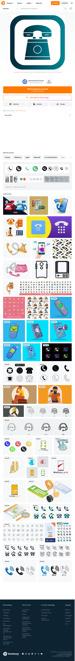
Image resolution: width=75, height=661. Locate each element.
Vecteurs (9, 3)
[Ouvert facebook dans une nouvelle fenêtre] (23, 654)
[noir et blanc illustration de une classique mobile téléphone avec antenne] (62, 269)
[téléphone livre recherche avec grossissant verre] (16, 512)
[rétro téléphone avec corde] (10, 288)
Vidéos (29, 3)
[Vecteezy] (3, 3)
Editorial (39, 3)
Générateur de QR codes (7, 643)
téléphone (17, 157)
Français (66, 621)
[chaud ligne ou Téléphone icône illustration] (20, 373)
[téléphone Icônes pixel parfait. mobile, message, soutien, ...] (29, 532)
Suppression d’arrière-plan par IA (7, 637)
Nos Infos (43, 615)
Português (67, 615)
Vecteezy (6, 613)
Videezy (5, 615)
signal (63, 157)
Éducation (6, 621)
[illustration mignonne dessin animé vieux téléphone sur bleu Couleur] (14, 331)
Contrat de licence (25, 610)
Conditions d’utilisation (63, 653)
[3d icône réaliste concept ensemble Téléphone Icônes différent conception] (18, 446)
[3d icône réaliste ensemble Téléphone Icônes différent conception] (57, 352)
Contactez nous (45, 613)
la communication (50, 157)
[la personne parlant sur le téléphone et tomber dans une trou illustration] (13, 411)
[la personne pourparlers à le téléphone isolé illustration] (55, 394)
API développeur (7, 624)
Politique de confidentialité (62, 655)
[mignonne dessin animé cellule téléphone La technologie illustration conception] (31, 352)
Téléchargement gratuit (37, 90)
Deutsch (66, 618)
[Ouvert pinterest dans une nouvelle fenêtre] (32, 654)
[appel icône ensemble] (51, 512)
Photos (19, 3)
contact (7, 157)
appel (27, 157)
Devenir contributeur (44, 619)
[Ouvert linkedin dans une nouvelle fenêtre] (29, 654)
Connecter (65, 3)
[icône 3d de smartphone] (38, 205)
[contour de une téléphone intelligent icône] (41, 269)
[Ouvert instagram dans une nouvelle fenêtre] (26, 654)
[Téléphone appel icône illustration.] (55, 373)
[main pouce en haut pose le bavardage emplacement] (49, 491)
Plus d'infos (8, 115)
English (66, 610)
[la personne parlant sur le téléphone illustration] (20, 394)
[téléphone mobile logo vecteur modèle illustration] (43, 446)
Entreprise (6, 618)
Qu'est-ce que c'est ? (20, 110)
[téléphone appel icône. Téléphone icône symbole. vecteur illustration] (20, 571)
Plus (65, 624)
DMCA (24, 614)
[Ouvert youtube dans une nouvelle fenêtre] (41, 654)
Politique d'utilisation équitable (60, 656)
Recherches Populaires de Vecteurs (26, 623)
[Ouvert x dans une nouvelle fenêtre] (38, 654)
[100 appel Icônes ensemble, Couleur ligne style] (45, 288)
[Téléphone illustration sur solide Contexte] (63, 446)
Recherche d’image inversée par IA (7, 630)
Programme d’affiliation (25, 618)
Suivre (49, 83)
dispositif (37, 157)
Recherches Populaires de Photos (26, 629)
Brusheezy (6, 610)
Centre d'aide (44, 610)
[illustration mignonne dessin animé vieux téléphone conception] (61, 308)
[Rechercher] (65, 8)
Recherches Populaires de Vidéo (26, 635)
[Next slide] (67, 157)
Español (66, 613)
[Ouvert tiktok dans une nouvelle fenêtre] (35, 654)
